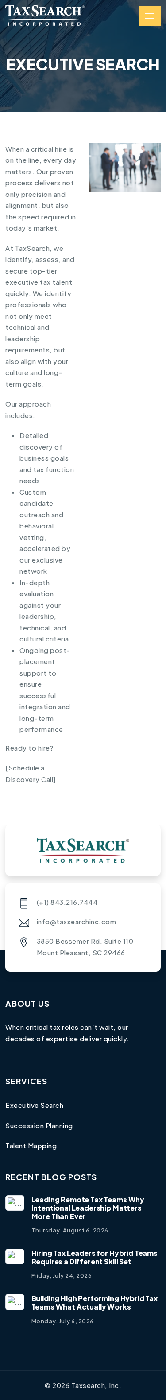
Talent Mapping (31, 1145)
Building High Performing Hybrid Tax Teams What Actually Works (94, 1302)
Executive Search (34, 1105)
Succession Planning (39, 1125)
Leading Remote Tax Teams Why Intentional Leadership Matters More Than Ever (88, 1208)
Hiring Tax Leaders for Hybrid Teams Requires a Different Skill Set (94, 1257)
